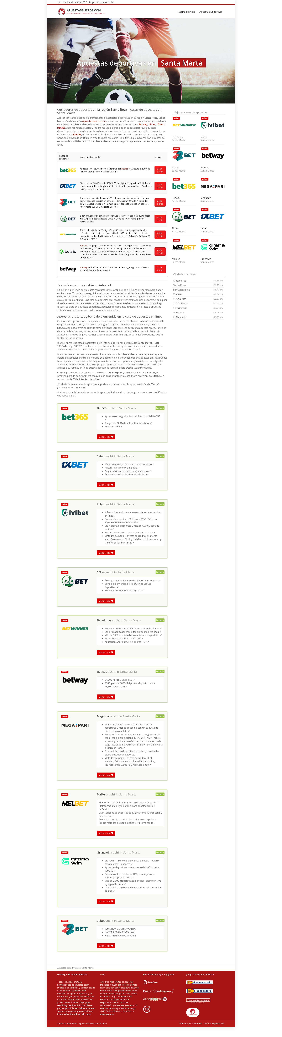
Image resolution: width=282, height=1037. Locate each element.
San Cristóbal (198, 303)
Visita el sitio (160, 170)
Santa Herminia (198, 289)
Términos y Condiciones (190, 1023)
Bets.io (83, 245)
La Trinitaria (198, 308)
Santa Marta (127, 408)
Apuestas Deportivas (211, 11)
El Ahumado (198, 317)
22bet (151, 124)
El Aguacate (198, 298)
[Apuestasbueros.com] (82, 11)
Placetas (198, 294)
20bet (159, 124)
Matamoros (198, 280)
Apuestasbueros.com (93, 121)
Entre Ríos (198, 312)
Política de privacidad (214, 1023)
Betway (143, 124)
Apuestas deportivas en (68, 967)
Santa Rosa (198, 285)
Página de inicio (186, 11)
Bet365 (61, 127)
